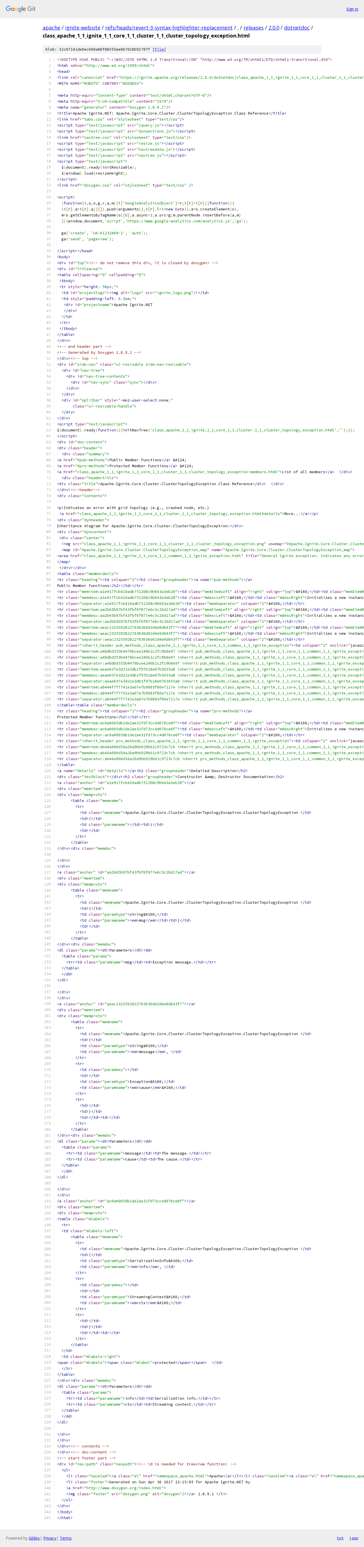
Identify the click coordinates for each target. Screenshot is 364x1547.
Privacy (49, 1538)
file (159, 49)
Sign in (352, 9)
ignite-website (82, 27)
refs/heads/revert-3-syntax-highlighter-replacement (169, 27)
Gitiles (34, 1538)
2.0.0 (273, 27)
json (353, 1537)
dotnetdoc (297, 27)
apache (51, 27)
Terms (66, 1538)
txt (340, 1537)
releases (253, 27)
